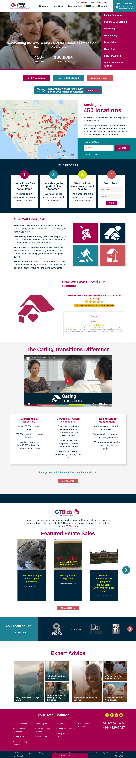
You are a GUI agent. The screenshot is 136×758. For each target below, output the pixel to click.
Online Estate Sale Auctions (114, 64)
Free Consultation (70, 755)
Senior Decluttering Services (42, 730)
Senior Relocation (113, 15)
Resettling (109, 28)
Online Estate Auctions (65, 729)
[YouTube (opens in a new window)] (121, 715)
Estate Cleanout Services (84, 725)
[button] (10, 570)
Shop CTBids (70, 608)
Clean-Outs (110, 49)
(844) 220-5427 (114, 727)
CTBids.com (72, 526)
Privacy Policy (119, 756)
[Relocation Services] (85, 233)
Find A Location (36, 78)
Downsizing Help (41, 724)
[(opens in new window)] (57, 629)
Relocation (19, 225)
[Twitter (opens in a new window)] (112, 715)
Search (123, 148)
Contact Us (68, 481)
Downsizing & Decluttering (28, 236)
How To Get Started (68, 78)
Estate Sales (61, 724)
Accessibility (120, 753)
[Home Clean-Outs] (112, 255)
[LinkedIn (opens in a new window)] (116, 715)
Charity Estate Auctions (62, 735)
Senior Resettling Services (20, 743)
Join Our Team (99, 78)
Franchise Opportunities (85, 2)
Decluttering (110, 35)
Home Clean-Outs (23, 261)
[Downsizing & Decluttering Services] (112, 233)
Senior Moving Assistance (19, 730)
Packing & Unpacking (115, 22)
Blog (105, 2)
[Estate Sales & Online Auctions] (85, 255)
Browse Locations (92, 154)
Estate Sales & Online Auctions (30, 247)
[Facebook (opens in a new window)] (107, 715)
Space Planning (112, 56)
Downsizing (110, 42)
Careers (99, 2)
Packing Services (20, 737)
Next (111, 203)
